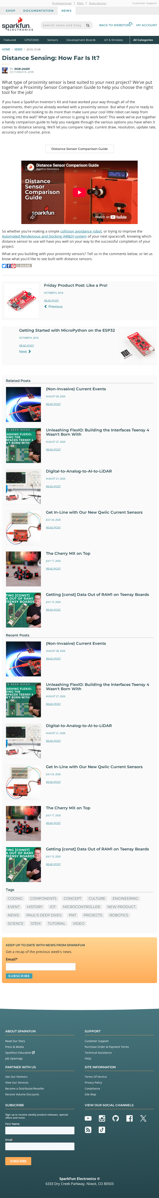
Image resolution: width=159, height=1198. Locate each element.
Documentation (38, 10)
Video (78, 923)
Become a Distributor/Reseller (24, 1088)
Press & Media (14, 1047)
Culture (97, 898)
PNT (72, 915)
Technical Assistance (98, 1052)
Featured (13, 40)
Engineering (125, 898)
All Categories (143, 40)
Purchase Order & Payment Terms (107, 1047)
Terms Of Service (96, 1077)
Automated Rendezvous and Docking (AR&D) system (44, 236)
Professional (62, 3)
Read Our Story (15, 1041)
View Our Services (17, 1082)
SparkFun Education (18, 1052)
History (34, 907)
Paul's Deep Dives (43, 915)
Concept (72, 898)
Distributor (98, 3)
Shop (11, 10)
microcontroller (81, 907)
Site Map (90, 1094)
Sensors (52, 40)
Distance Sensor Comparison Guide (79, 149)
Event (14, 907)
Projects (93, 915)
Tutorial (57, 923)
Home (6, 49)
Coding (15, 898)
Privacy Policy (93, 1082)
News (66, 10)
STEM (36, 923)
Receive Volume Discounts (22, 1094)
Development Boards (81, 40)
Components (43, 898)
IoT (53, 907)
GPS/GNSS (31, 40)
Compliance (92, 1088)
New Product (121, 907)
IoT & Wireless (113, 40)
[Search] (88, 25)
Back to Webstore (115, 25)
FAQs (88, 1058)
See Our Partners (16, 1077)
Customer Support (144, 3)
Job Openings (14, 1058)
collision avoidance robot (81, 231)
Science (15, 923)
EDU (80, 3)
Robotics (119, 915)
